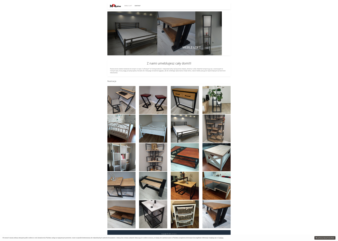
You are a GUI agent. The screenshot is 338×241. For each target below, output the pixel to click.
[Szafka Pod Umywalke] (153, 214)
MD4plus (174, 234)
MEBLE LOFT (128, 6)
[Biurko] (121, 100)
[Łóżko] (121, 128)
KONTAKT (138, 6)
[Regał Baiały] (121, 157)
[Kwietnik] (216, 100)
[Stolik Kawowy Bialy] (216, 185)
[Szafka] (185, 214)
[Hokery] (153, 100)
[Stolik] (185, 157)
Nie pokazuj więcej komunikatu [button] (325, 238)
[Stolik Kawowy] (121, 214)
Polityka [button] (220, 238)
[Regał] (216, 128)
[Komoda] (185, 100)
